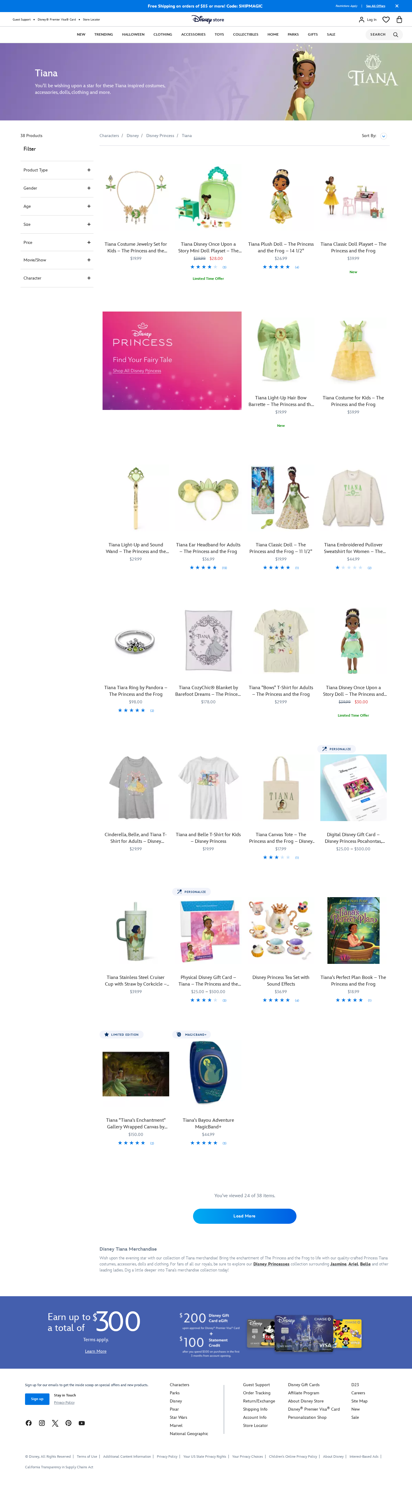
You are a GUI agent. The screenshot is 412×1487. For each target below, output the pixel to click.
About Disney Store (306, 1401)
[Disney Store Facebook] (28, 1423)
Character (32, 278)
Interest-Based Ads (364, 1456)
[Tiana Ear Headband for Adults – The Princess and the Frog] (208, 498)
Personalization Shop (307, 1417)
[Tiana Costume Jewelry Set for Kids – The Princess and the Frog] (136, 197)
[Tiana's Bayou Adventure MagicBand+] (208, 1073)
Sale (331, 34)
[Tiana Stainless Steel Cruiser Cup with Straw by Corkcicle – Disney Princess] (136, 930)
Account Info (255, 1417)
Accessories (193, 34)
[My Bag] (399, 19)
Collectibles (245, 34)
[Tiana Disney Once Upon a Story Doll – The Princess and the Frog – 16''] (353, 640)
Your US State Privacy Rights (204, 1456)
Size (27, 224)
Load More (244, 1216)
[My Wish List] (386, 19)
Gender (30, 188)
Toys (219, 34)
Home (273, 34)
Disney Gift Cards (304, 1384)
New (81, 34)
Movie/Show (35, 260)
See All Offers (375, 6)
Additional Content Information (127, 1456)
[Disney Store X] (55, 1423)
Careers (358, 1393)
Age (27, 206)
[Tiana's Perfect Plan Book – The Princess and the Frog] (353, 930)
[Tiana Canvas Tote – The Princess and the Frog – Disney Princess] (281, 787)
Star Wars (178, 1417)
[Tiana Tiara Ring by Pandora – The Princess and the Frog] (136, 640)
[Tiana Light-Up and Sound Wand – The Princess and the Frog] (136, 498)
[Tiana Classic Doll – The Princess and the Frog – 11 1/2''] (281, 498)
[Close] (395, 8)
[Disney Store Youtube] (81, 1423)
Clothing (163, 34)
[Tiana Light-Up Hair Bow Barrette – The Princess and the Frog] (281, 351)
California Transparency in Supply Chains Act (59, 1467)
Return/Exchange (259, 1401)
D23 (355, 1384)
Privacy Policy (64, 1402)
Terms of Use (87, 1456)
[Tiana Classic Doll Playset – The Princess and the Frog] (353, 197)
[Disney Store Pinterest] (68, 1423)
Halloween (133, 34)
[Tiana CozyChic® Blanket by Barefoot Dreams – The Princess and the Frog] (208, 640)
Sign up (37, 1399)
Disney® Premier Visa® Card (57, 19)
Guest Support (21, 19)
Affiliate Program (303, 1393)
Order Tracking (257, 1393)
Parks (293, 34)
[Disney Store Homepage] (208, 19)
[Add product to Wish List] (165, 158)
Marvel (176, 1425)
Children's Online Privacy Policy (293, 1456)
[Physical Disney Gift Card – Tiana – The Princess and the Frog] (208, 930)
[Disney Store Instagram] (42, 1423)
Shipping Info (255, 1409)
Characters (179, 1384)
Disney (176, 1401)
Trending (103, 34)
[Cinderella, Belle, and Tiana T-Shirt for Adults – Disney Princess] (136, 787)
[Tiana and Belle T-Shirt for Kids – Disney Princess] (208, 787)
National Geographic (189, 1433)
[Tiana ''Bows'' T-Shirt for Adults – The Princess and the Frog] (281, 640)
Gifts (313, 34)
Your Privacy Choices (247, 1457)
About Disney (333, 1456)
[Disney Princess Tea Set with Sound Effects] (281, 930)
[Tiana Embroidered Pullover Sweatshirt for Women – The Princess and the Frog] (353, 498)
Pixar (174, 1409)
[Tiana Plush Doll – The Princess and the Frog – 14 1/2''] (281, 197)
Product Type (36, 170)
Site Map (359, 1401)
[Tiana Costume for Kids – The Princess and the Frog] (353, 351)
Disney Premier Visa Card (314, 1409)
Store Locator (91, 19)
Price (28, 242)
